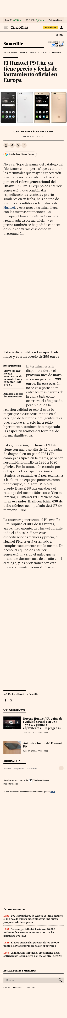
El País (59, 35)
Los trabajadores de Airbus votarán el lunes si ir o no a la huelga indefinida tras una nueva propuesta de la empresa (33, 919)
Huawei (9, 207)
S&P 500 (30, 20)
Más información (10, 784)
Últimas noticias (14, 909)
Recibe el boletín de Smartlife (23, 694)
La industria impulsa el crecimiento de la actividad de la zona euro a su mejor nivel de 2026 (32, 954)
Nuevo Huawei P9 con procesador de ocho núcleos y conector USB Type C (12, 378)
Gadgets (46, 53)
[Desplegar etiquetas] (61, 768)
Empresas (19, 768)
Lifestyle (56, 53)
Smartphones (10, 53)
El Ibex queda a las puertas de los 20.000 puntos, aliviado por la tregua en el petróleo (31, 944)
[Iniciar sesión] (61, 27)
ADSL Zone (55, 45)
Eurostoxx (18, 987)
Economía (31, 768)
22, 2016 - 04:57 (33, 136)
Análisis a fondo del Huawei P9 (13, 395)
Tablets (23, 53)
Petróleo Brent (55, 20)
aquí (53, 791)
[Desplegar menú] (5, 27)
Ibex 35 (8, 20)
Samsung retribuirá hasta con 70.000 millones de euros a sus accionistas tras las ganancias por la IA (29, 932)
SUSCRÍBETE (50, 27)
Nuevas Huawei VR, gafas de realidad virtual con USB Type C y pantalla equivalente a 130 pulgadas (43, 724)
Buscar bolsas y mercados (20, 970)
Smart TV (34, 53)
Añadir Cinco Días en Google (21, 154)
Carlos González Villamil (34, 131)
